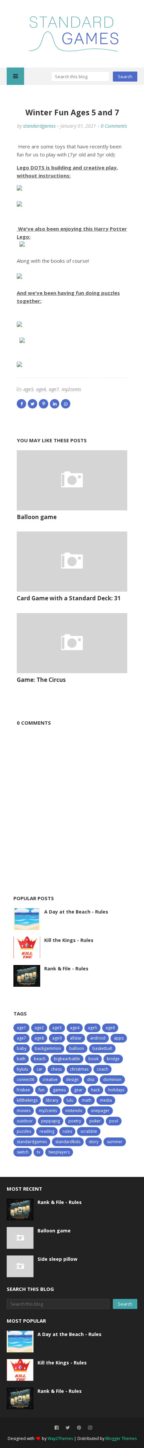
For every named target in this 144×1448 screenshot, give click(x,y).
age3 (57, 1028)
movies (23, 1110)
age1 (21, 1028)
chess (56, 1069)
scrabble (88, 1131)
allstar (76, 1038)
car (40, 1069)
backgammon (48, 1048)
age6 (41, 389)
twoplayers (59, 1152)
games (59, 1090)
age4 (74, 1028)
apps (119, 1038)
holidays (116, 1090)
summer (115, 1141)
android (97, 1038)
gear (78, 1090)
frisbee (23, 1090)
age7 (54, 389)
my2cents (71, 389)
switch (22, 1152)
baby (21, 1048)
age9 (57, 1038)
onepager (100, 1110)
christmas (79, 1069)
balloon (76, 1048)
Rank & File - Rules (66, 968)
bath (21, 1059)
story (93, 1141)
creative (50, 1079)
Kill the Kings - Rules (68, 940)
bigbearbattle (67, 1059)
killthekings (27, 1100)
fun (42, 1090)
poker (95, 1121)
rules (67, 1131)
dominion (112, 1079)
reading (47, 1131)
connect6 (25, 1079)
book (93, 1059)
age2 (39, 1028)
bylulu (22, 1069)
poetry (74, 1121)
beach (40, 1059)
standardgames (39, 126)
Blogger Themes (121, 1438)
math (86, 1100)
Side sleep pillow (57, 1259)
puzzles (24, 1131)
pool (113, 1121)
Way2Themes (60, 1438)
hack (95, 1090)
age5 (28, 389)
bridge (113, 1059)
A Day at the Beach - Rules (76, 912)
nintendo (73, 1110)
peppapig (50, 1121)
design (72, 1079)
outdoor (25, 1121)
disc (91, 1079)
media (106, 1100)
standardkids (67, 1141)
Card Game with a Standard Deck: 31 (69, 598)
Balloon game (37, 517)
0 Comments (114, 126)
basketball (102, 1048)
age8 (39, 1038)
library (52, 1100)
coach (102, 1069)
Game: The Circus (41, 680)
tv (38, 1152)
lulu (70, 1100)
